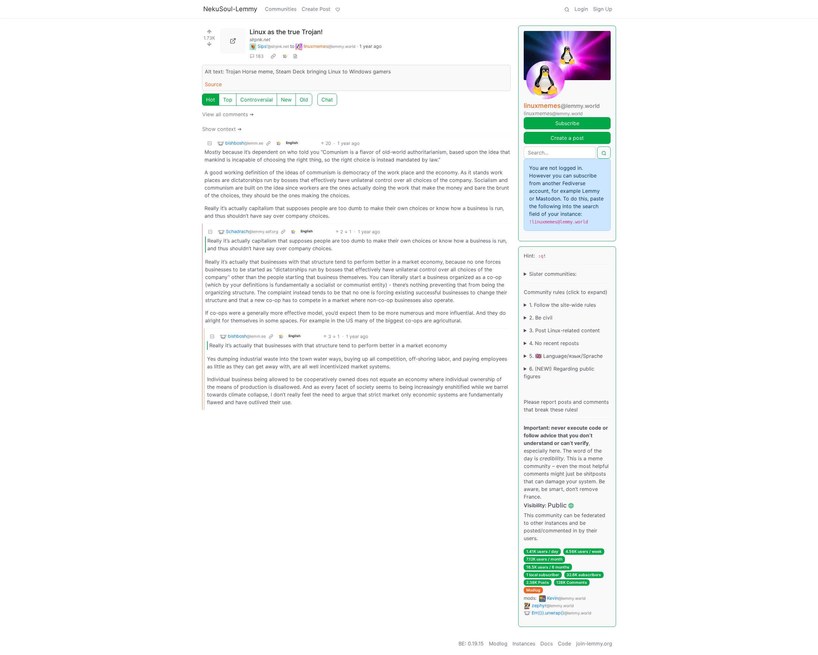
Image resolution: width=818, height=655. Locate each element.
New (286, 99)
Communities (281, 9)
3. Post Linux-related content (564, 330)
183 (260, 56)
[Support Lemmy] (338, 9)
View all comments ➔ (228, 114)
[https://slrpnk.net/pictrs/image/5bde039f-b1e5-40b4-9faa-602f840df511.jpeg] (233, 41)
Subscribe (567, 123)
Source (213, 84)
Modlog (533, 590)
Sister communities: (552, 274)
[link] (273, 56)
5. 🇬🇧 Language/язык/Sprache (566, 356)
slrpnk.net (260, 39)
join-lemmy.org (594, 643)
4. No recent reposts (554, 343)
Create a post (567, 138)
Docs (546, 643)
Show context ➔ (222, 129)
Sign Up (602, 9)
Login (581, 9)
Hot (210, 99)
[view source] (295, 56)
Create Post (316, 9)
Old (304, 99)
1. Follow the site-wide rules (562, 305)
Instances (524, 643)
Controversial (256, 99)
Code (564, 643)
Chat (327, 99)
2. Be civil (540, 317)
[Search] (567, 9)
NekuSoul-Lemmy (230, 9)
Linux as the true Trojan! (286, 32)
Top (227, 99)
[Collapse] (209, 143)
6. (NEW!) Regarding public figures (559, 372)
